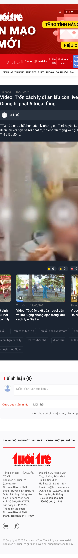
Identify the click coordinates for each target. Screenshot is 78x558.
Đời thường (62, 72)
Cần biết (54, 61)
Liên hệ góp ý (47, 501)
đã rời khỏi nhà (37, 340)
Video (49, 440)
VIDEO (13, 62)
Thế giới (50, 72)
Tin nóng (19, 72)
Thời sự (59, 440)
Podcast (29, 61)
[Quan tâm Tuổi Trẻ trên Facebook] (16, 526)
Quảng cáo (64, 61)
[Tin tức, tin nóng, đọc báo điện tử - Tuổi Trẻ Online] (4, 61)
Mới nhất (8, 72)
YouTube (42, 61)
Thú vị (41, 72)
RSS (60, 501)
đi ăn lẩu (58, 340)
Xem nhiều (38, 440)
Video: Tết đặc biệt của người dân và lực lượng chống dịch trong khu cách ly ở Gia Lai (40, 315)
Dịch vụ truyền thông (51, 494)
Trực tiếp (31, 72)
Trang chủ (9, 440)
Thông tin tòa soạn (14, 508)
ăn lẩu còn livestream (54, 331)
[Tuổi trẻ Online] (32, 459)
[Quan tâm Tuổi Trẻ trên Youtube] (6, 526)
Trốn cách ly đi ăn (23, 331)
